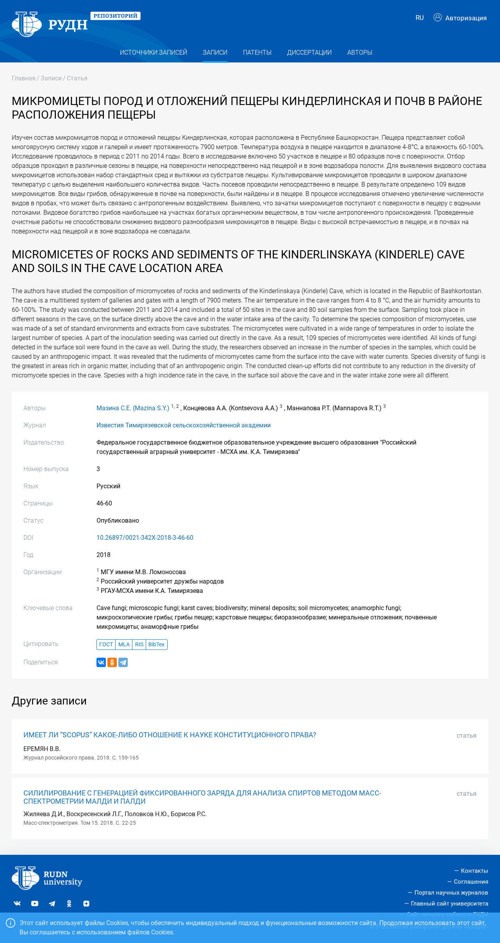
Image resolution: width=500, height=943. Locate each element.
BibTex (156, 644)
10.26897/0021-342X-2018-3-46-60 (144, 537)
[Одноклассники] (112, 662)
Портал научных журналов (451, 892)
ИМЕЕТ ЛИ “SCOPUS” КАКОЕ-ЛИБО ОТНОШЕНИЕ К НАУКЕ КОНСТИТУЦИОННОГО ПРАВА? (169, 735)
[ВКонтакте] (101, 662)
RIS (139, 644)
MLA (124, 644)
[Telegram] (123, 662)
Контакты (474, 870)
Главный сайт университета (449, 903)
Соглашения (471, 881)
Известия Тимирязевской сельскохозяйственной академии (183, 425)
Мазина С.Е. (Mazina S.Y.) (133, 408)
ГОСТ (106, 644)
